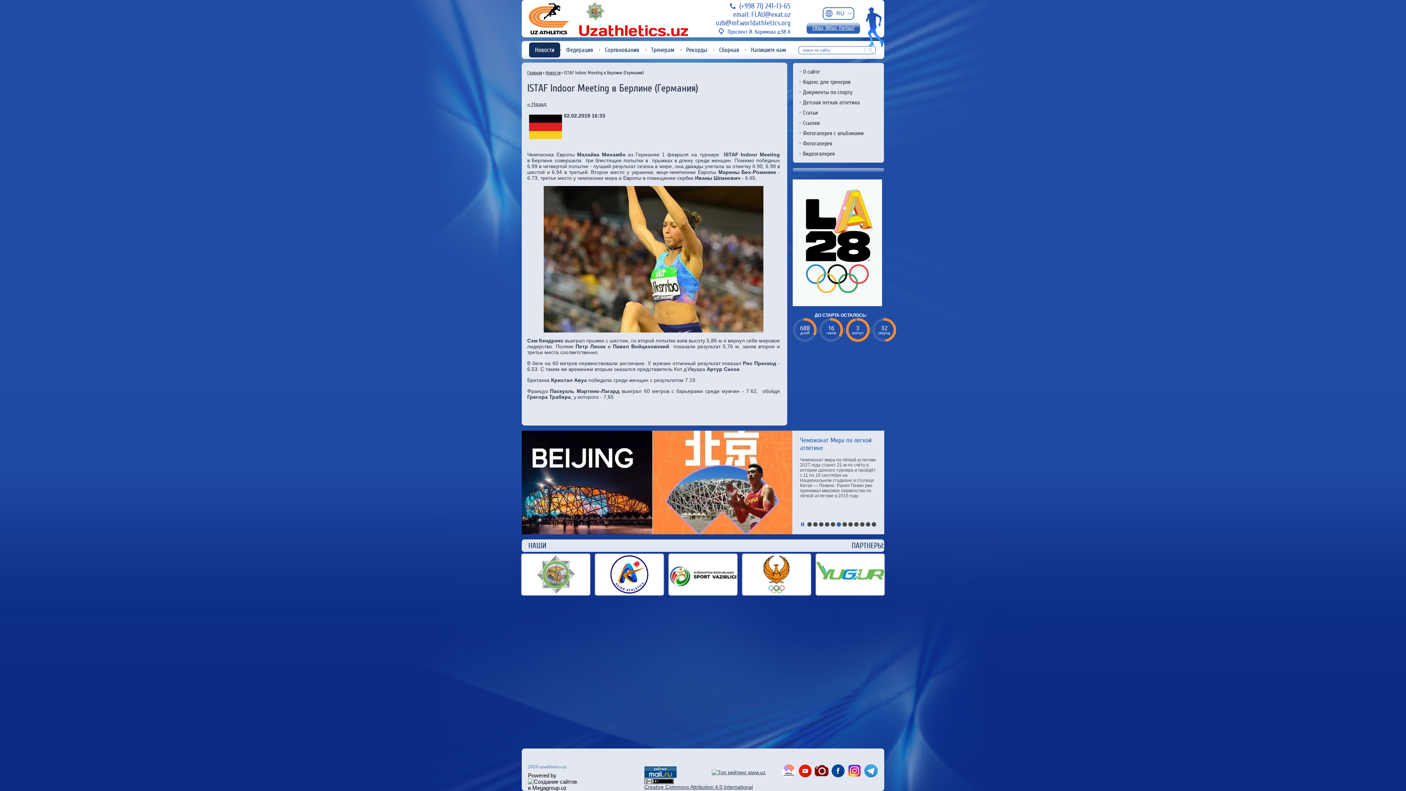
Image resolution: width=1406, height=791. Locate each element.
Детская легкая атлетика (831, 102)
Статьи (810, 112)
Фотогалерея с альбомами (833, 133)
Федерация (579, 50)
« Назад (536, 104)
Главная (534, 72)
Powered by (542, 775)
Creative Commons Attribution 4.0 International (698, 787)
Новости (544, 50)
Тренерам (662, 50)
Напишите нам (768, 50)
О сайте (811, 71)
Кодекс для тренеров (827, 82)
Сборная (729, 50)
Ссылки (811, 123)
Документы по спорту (827, 92)
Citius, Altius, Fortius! (833, 28)
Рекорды (696, 50)
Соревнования (622, 50)
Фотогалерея (817, 143)
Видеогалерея (819, 154)
